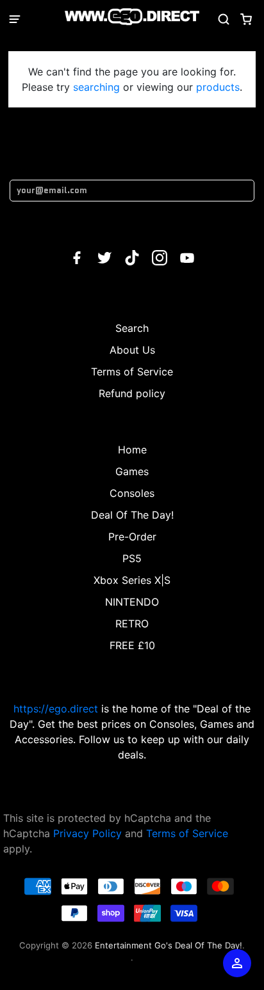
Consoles (132, 493)
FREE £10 (132, 645)
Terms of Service (132, 371)
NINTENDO (132, 601)
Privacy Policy (87, 833)
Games (132, 471)
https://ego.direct (55, 708)
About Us (132, 349)
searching (96, 87)
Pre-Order (132, 536)
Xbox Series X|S (132, 580)
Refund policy (132, 393)
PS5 (132, 558)
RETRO (132, 623)
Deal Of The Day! (132, 514)
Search (132, 328)
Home (132, 449)
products (218, 87)
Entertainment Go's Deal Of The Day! (168, 945)
